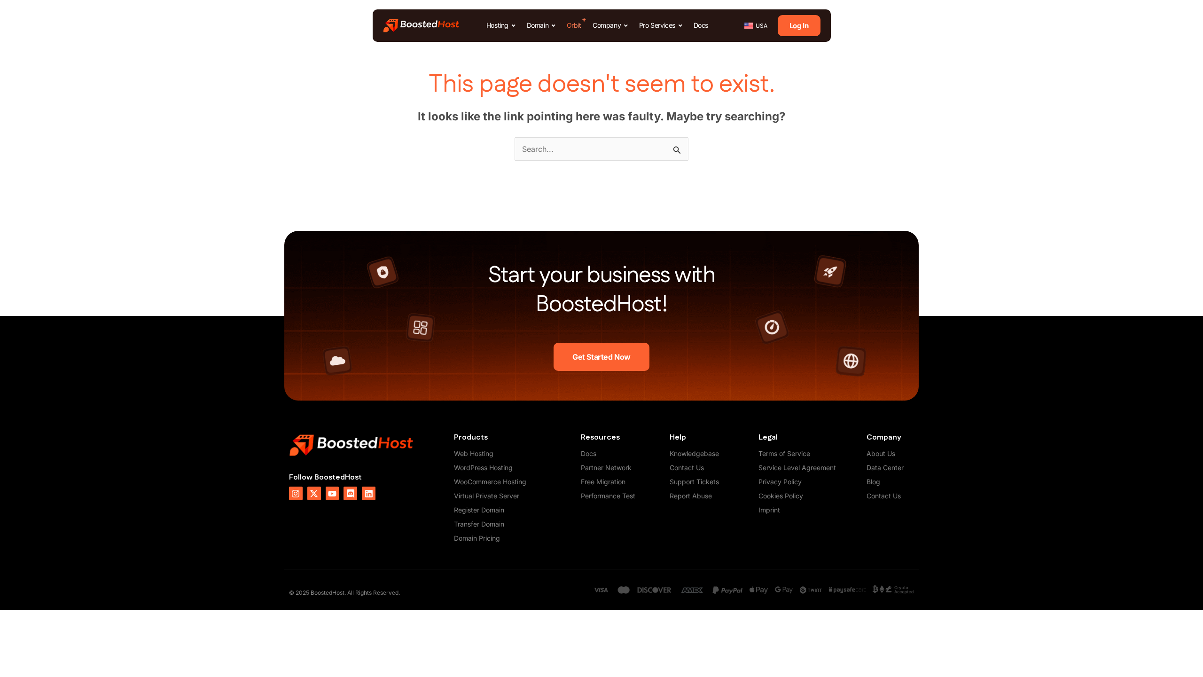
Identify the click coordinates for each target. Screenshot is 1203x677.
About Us (881, 453)
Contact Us (687, 468)
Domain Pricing (477, 538)
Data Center (885, 468)
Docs (588, 453)
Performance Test (608, 496)
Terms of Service (784, 453)
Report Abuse (691, 496)
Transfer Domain (479, 524)
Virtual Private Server (486, 496)
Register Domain (479, 510)
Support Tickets (694, 482)
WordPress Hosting (483, 468)
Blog (873, 482)
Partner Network (606, 468)
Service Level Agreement (797, 468)
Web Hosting (473, 453)
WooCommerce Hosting (490, 482)
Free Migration (603, 482)
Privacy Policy (780, 482)
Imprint (769, 510)
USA (761, 25)
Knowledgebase (694, 453)
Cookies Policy (780, 496)
